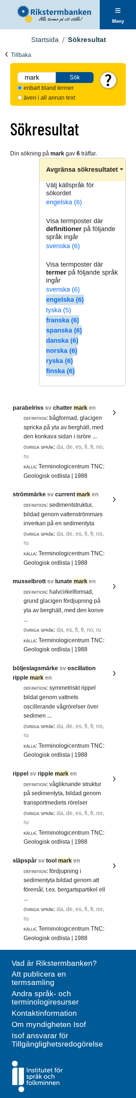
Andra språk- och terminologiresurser (45, 997)
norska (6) (61, 350)
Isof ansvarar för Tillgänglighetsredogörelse (57, 1039)
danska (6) (62, 340)
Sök (75, 77)
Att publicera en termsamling (39, 978)
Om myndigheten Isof (49, 1024)
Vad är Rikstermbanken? (54, 963)
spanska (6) (64, 330)
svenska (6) (63, 246)
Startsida (45, 39)
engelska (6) (64, 202)
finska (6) (60, 371)
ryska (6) (59, 360)
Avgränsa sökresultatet (82, 169)
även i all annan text (49, 98)
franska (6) (62, 320)
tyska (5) (58, 310)
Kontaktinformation (44, 1013)
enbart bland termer (49, 88)
